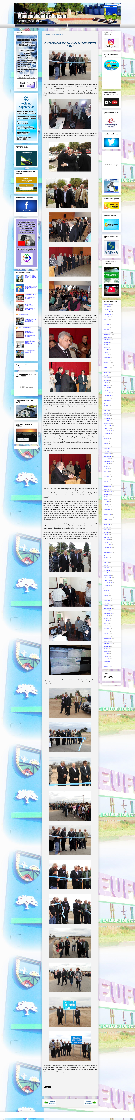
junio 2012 (106, 651)
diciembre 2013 (107, 605)
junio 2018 (106, 468)
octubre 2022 (107, 337)
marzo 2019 (106, 446)
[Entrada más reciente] (49, 1104)
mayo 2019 (106, 441)
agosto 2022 (107, 342)
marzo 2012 (106, 658)
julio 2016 (106, 527)
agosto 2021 (107, 372)
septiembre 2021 (108, 370)
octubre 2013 (107, 610)
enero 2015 (106, 572)
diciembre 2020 (107, 392)
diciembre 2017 (107, 484)
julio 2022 (106, 344)
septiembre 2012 (108, 643)
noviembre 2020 (107, 395)
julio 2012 (106, 648)
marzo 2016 (106, 537)
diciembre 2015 (107, 544)
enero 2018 (106, 481)
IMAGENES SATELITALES (111, 26)
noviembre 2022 (107, 334)
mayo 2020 (106, 410)
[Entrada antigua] (90, 1104)
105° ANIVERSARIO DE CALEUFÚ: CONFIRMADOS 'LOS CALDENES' (30, 296)
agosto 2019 (107, 433)
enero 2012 (106, 663)
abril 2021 (106, 382)
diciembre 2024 (107, 304)
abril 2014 (106, 595)
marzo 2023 (106, 324)
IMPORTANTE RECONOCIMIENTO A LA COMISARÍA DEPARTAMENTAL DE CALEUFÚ (30, 334)
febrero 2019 (107, 448)
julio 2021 (106, 375)
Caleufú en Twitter (20, 368)
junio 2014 (106, 590)
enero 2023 (106, 329)
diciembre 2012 (107, 636)
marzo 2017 (106, 506)
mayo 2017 (106, 501)
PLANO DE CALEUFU (94, 26)
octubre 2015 (107, 550)
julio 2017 (106, 496)
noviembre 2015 (107, 547)
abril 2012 (106, 656)
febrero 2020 (107, 418)
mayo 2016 (106, 532)
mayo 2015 (106, 562)
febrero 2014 (107, 600)
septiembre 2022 (108, 339)
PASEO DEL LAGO (58, 26)
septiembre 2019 (108, 430)
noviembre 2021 (107, 365)
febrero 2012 (107, 661)
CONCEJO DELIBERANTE (41, 26)
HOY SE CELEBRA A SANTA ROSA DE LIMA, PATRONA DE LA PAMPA (31, 276)
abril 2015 (106, 565)
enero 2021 (106, 390)
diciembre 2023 (107, 311)
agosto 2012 (107, 646)
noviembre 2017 (107, 486)
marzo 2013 (106, 628)
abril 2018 (106, 474)
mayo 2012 (106, 653)
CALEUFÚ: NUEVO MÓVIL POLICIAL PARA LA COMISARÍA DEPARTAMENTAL (30, 319)
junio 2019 (106, 438)
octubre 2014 (107, 580)
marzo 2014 (106, 598)
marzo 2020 (106, 415)
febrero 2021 (107, 387)
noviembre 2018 (107, 456)
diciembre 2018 (107, 453)
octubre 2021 (107, 367)
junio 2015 (106, 560)
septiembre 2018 (108, 461)
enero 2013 (106, 633)
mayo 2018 (106, 471)
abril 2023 (106, 322)
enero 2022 (106, 360)
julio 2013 (106, 618)
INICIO (23, 26)
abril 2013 (106, 625)
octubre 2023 (107, 316)
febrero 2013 (107, 631)
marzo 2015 (106, 567)
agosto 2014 (107, 585)
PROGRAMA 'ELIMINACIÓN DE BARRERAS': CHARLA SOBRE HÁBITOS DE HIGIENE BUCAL (30, 307)
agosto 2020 (107, 403)
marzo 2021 (106, 385)
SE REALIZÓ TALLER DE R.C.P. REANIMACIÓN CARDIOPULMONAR (30, 343)
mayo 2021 (106, 380)
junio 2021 (106, 377)
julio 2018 (106, 466)
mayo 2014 (106, 593)
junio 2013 (106, 620)
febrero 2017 (107, 509)
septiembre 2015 (108, 552)
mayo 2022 (106, 349)
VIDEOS (76, 26)
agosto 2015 (107, 555)
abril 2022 (106, 352)
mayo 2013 (106, 623)
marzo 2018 (106, 476)
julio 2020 (106, 405)
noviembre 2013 (107, 608)
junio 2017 (106, 499)
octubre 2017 (107, 489)
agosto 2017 (107, 494)
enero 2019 (106, 451)
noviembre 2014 (107, 577)
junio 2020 (106, 408)
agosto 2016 (107, 524)
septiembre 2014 (108, 582)
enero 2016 (106, 542)
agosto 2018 (107, 463)
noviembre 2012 (107, 638)
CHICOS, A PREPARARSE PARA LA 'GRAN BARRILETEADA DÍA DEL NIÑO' (30, 286)
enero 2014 (106, 603)
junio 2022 (106, 347)
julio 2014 (106, 587)
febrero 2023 (107, 327)
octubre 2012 (107, 641)
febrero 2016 (107, 539)
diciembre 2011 (107, 666)
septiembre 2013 (108, 613)
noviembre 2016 (107, 517)
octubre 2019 (107, 428)
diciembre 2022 (107, 332)
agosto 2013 (107, 615)
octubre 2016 (107, 519)
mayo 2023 (106, 319)
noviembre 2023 (107, 314)
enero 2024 (106, 309)
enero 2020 (106, 420)
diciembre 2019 (107, 423)
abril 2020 (106, 413)
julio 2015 (106, 557)
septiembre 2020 (108, 400)
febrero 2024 (107, 306)
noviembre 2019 (107, 425)
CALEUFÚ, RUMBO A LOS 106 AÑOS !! (30, 351)
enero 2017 (106, 512)
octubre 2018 (107, 458)
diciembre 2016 (107, 514)
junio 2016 (106, 529)
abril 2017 (106, 504)
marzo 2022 (106, 354)
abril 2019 (106, 443)
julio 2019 (106, 436)
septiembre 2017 (108, 491)
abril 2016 (106, 534)
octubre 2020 (107, 398)
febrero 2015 (107, 570)
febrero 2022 (107, 357)
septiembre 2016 (108, 522)
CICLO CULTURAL (23, 314)
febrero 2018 (107, 479)
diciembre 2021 (107, 362)
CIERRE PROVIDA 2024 (25, 327)
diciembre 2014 (107, 575)
